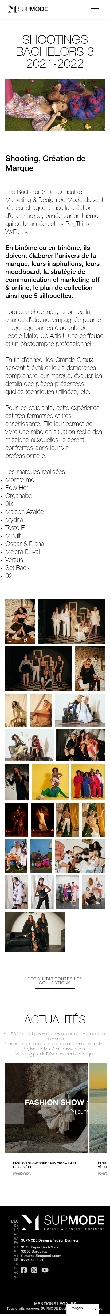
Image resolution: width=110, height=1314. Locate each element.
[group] (46, 1120)
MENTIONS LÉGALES (55, 1304)
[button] (96, 1113)
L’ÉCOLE (18, 1222)
